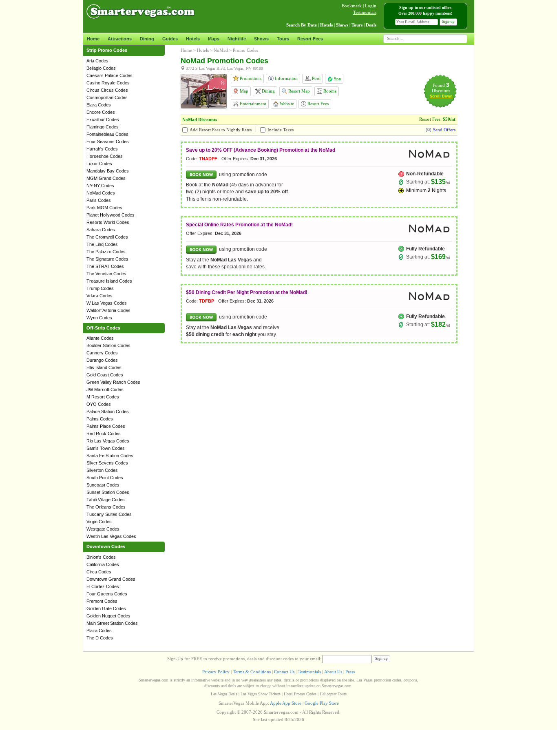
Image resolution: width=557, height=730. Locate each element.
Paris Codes (98, 200)
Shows (261, 38)
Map (243, 90)
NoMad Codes (100, 192)
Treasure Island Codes (109, 281)
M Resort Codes (102, 396)
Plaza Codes (99, 630)
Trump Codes (100, 288)
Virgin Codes (99, 521)
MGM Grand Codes (106, 178)
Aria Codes (97, 60)
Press (350, 671)
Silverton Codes (102, 470)
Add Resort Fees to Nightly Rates (221, 129)
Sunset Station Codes (107, 492)
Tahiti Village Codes (105, 499)
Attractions (120, 38)
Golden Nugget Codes (108, 615)
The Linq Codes (102, 244)
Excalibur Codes (102, 119)
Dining (147, 38)
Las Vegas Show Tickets (261, 694)
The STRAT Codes (105, 266)
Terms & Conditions (252, 671)
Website (286, 103)
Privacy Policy (216, 671)
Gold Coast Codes (104, 374)
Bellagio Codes (101, 68)
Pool (315, 78)
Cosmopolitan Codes (107, 97)
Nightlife (237, 38)
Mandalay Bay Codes (107, 170)
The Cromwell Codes (107, 236)
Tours (283, 38)
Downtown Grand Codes (110, 579)
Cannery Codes (102, 352)
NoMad (221, 50)
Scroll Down (441, 96)
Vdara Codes (99, 295)
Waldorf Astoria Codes (108, 310)
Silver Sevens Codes (107, 462)
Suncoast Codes (102, 484)
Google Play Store (322, 703)
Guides (170, 38)
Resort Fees (310, 38)
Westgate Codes (102, 528)
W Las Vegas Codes (106, 303)
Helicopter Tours (333, 694)
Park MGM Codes (104, 207)
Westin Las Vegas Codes (111, 536)
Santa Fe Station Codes (109, 455)
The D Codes (99, 637)
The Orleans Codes (106, 506)
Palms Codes (99, 418)
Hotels (193, 38)
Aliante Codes (100, 338)
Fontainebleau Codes (107, 134)
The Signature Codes (107, 259)
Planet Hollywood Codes (110, 214)
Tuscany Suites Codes (109, 514)
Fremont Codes (101, 601)
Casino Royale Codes (108, 82)
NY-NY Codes (100, 185)
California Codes (102, 564)
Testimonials (364, 12)
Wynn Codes (99, 317)
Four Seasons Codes (107, 141)
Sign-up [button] (448, 22)
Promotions (250, 78)
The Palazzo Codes (106, 251)
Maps (213, 38)
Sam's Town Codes (105, 448)
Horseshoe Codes (104, 156)
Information (286, 78)
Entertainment (252, 103)
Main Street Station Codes (112, 623)
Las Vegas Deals (224, 694)
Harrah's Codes (102, 148)
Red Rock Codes (103, 433)
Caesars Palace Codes (109, 75)
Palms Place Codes (105, 426)
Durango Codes (102, 360)
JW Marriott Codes (105, 389)
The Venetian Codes (106, 273)
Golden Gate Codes (106, 608)
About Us (333, 671)
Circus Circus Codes (107, 90)
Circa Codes (98, 571)
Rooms (329, 90)
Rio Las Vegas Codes (107, 440)
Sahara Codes (100, 229)
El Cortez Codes (102, 586)
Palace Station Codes (107, 411)
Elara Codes (98, 104)
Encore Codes (100, 112)
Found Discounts (441, 88)
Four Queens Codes (106, 593)
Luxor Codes (99, 163)
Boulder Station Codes (108, 345)
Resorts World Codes (107, 222)
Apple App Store (285, 703)
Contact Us (284, 671)
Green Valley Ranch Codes (113, 382)
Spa (337, 78)
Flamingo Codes (102, 126)
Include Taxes (280, 129)
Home (93, 38)
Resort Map (298, 90)
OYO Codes (98, 404)
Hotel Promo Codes (300, 694)
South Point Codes (104, 477)
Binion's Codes (101, 557)
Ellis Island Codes (104, 367)
